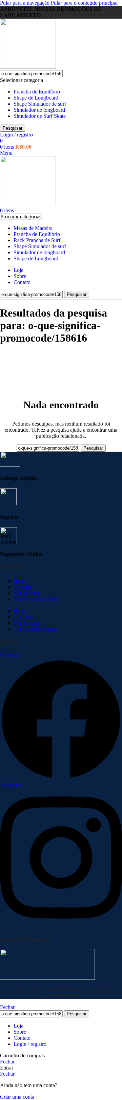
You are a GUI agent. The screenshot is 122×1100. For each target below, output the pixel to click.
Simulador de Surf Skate (40, 116)
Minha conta (27, 593)
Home (20, 581)
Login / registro (30, 1044)
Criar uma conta (17, 1097)
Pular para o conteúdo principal (84, 3)
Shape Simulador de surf (40, 104)
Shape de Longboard (36, 98)
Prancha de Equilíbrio (37, 91)
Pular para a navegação (25, 3)
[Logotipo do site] (28, 67)
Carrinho (23, 587)
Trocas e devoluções (35, 599)
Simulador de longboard (39, 110)
